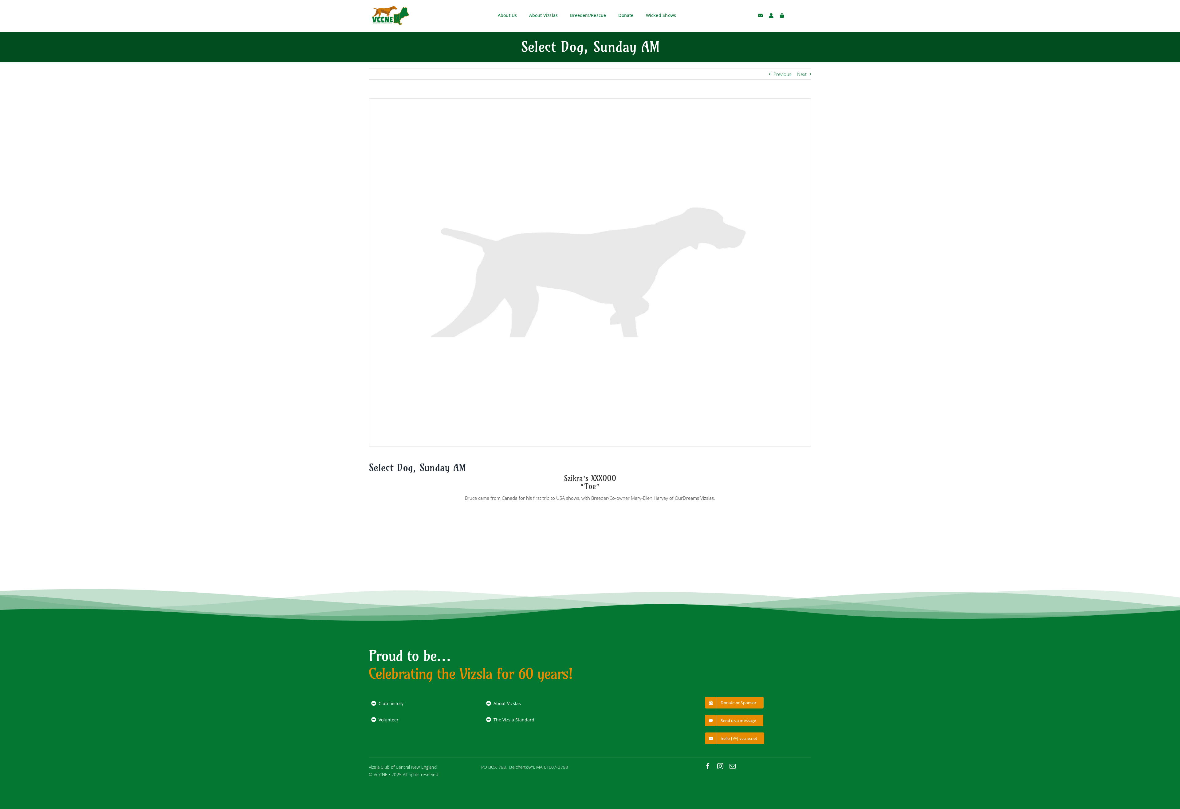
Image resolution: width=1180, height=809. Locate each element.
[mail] (733, 766)
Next (802, 74)
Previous (782, 74)
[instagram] (720, 766)
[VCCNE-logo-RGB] (390, 8)
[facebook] (708, 766)
